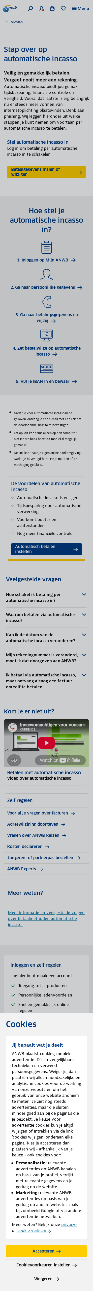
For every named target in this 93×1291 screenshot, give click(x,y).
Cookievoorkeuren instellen (43, 1265)
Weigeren (43, 1279)
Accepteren (43, 1251)
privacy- (69, 1224)
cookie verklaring (33, 1230)
